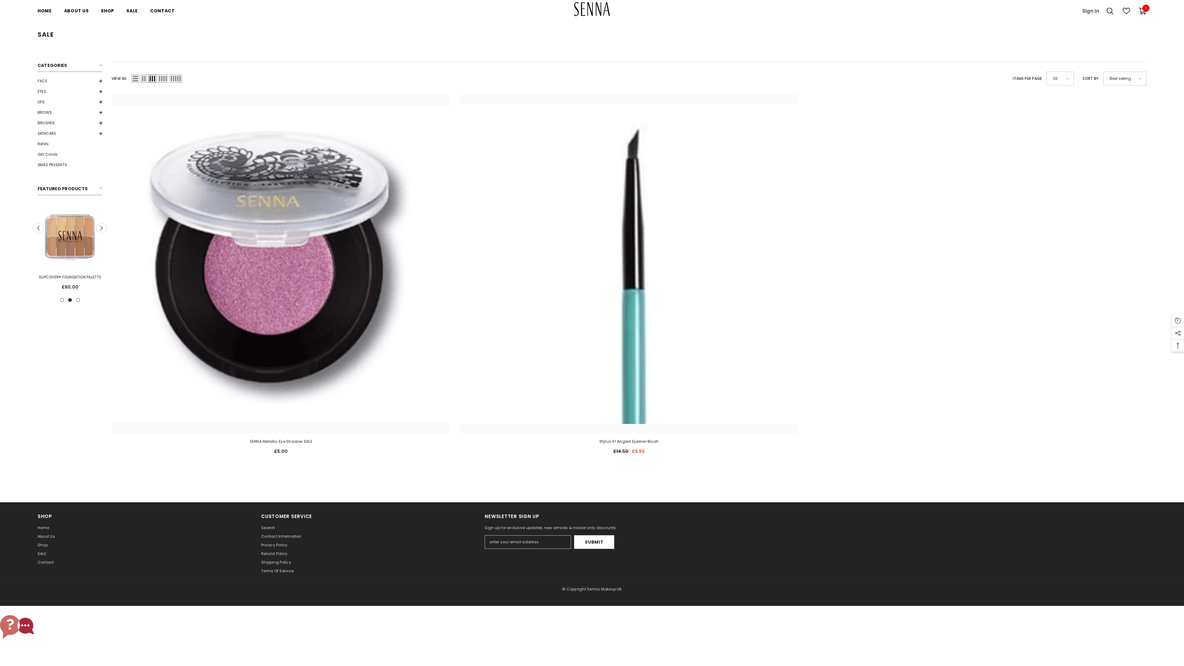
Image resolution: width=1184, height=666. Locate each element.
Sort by (1091, 78)
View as (119, 78)
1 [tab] (62, 300)
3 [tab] (78, 300)
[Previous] (38, 228)
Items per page (1027, 78)
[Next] (101, 228)
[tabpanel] (70, 249)
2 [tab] (70, 300)
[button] (70, 81)
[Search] (1110, 11)
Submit (594, 542)
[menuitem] (70, 81)
